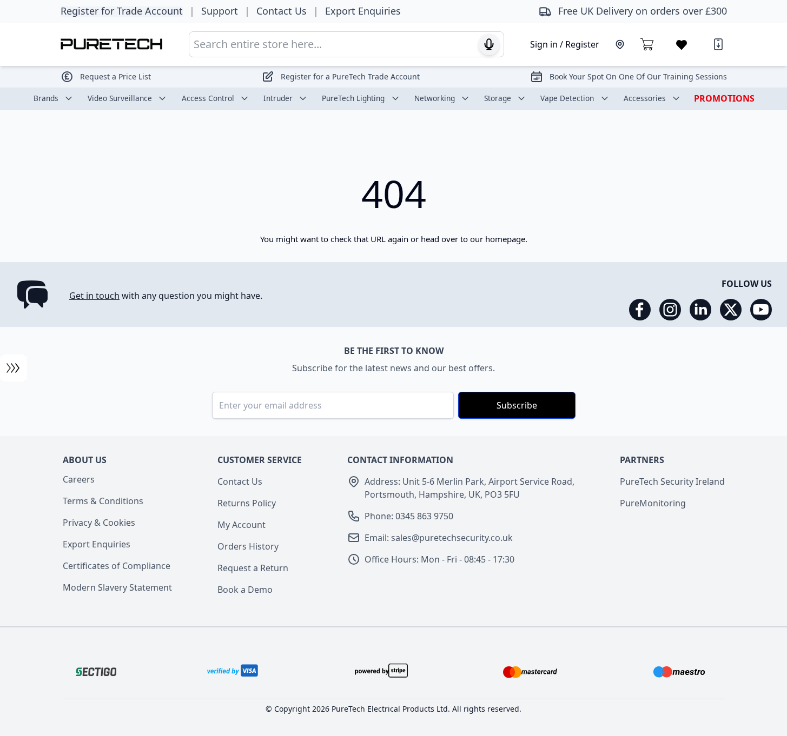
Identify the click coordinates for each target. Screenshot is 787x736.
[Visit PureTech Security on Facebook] (640, 309)
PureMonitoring (653, 503)
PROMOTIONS (724, 98)
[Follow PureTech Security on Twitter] (731, 309)
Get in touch (94, 296)
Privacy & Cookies (99, 522)
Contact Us (239, 481)
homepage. (506, 238)
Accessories (645, 98)
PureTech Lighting (353, 98)
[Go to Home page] (112, 44)
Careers (79, 479)
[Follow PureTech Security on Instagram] (670, 309)
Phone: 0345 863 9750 (409, 516)
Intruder (278, 98)
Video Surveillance (120, 98)
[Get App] (718, 44)
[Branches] (619, 44)
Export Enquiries (96, 544)
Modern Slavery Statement (117, 587)
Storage (497, 98)
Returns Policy (246, 503)
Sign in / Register (564, 44)
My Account (241, 525)
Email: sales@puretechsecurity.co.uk (439, 538)
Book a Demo (245, 590)
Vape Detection (567, 98)
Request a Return (252, 568)
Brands (46, 98)
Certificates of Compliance (116, 566)
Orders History (248, 546)
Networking (434, 98)
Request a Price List (115, 76)
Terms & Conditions (103, 501)
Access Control (208, 98)
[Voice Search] (489, 44)
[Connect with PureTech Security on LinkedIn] (700, 309)
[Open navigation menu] (13, 368)
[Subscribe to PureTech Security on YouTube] (761, 309)
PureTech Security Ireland (672, 481)
